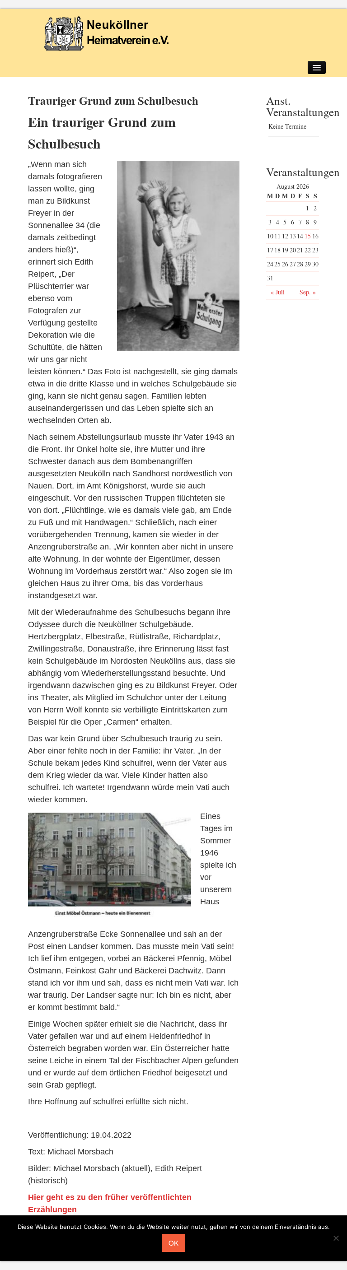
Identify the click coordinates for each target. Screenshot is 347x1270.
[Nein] (335, 1237)
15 (308, 236)
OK (173, 1242)
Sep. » (308, 292)
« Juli (278, 292)
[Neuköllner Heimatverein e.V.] (107, 32)
